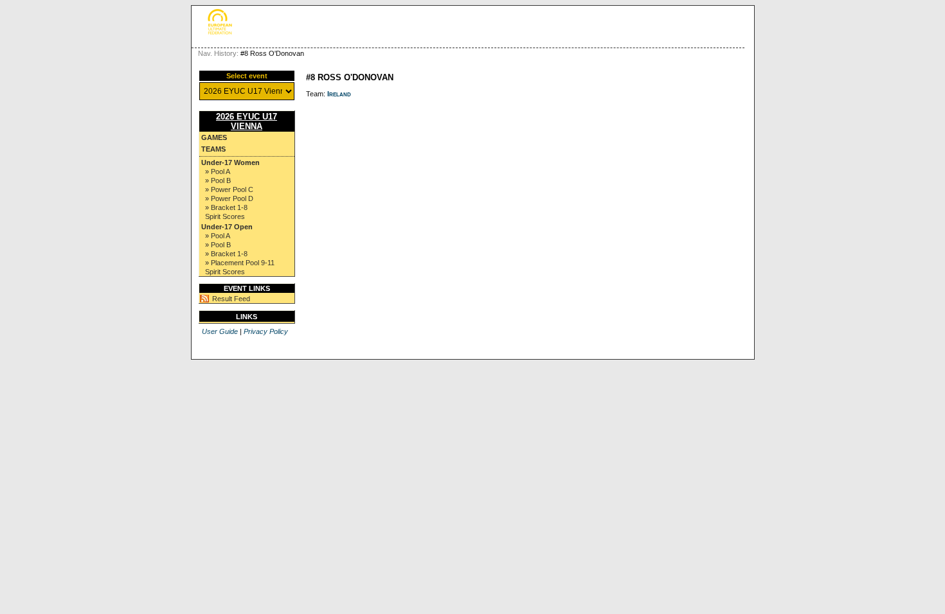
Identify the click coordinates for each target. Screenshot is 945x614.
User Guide (220, 331)
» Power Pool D (229, 198)
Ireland (339, 94)
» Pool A (217, 171)
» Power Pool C (229, 189)
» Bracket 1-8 (226, 207)
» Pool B (218, 180)
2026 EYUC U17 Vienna (246, 121)
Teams (213, 149)
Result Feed (231, 299)
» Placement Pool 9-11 (239, 263)
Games (214, 137)
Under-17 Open (227, 227)
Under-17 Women (230, 162)
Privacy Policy (266, 331)
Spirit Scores (225, 216)
